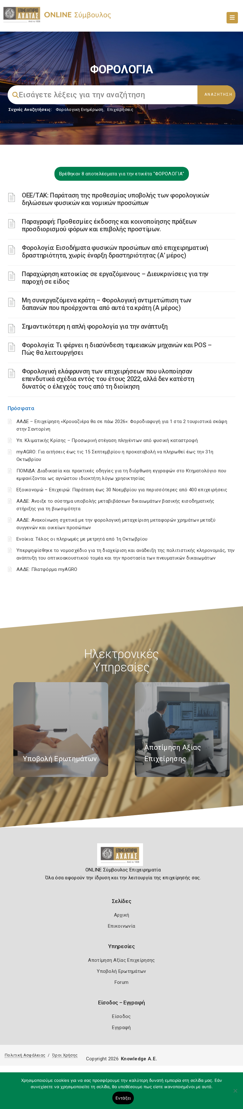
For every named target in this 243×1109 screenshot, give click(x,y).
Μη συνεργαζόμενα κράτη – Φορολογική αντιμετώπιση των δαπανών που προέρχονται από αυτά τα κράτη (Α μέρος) (106, 304)
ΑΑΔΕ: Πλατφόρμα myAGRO (47, 569)
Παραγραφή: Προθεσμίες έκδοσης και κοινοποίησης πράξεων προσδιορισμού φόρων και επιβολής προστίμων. (109, 225)
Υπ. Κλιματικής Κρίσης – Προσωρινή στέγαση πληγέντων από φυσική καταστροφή (107, 440)
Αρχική (121, 915)
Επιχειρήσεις (120, 109)
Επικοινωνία (121, 926)
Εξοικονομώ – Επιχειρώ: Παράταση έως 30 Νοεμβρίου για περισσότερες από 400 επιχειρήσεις (121, 490)
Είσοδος (121, 1016)
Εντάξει (123, 1097)
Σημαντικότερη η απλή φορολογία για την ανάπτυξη (95, 326)
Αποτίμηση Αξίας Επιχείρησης (121, 960)
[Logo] (121, 857)
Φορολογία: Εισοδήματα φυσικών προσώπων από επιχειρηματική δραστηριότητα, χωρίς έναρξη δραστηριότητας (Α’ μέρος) (115, 251)
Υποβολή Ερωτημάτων (121, 971)
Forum (122, 982)
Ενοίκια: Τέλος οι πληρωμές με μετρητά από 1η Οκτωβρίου (81, 539)
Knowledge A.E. (139, 1059)
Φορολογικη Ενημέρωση (79, 109)
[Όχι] (235, 1094)
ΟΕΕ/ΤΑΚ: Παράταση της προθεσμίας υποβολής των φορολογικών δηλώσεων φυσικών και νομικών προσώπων (115, 199)
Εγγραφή (121, 1027)
